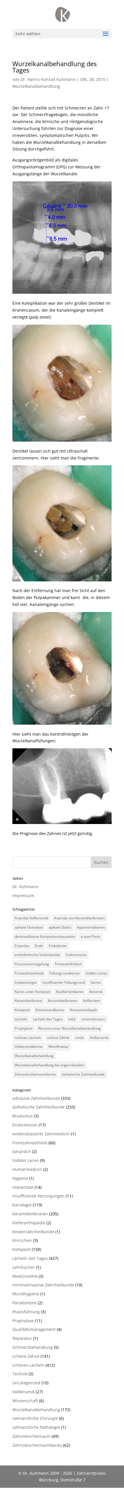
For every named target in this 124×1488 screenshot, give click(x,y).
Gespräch (21, 1151)
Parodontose (24, 1302)
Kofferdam (91, 1000)
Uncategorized (26, 1382)
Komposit (22, 1009)
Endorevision (76, 954)
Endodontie (58, 945)
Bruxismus (22, 1116)
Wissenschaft (25, 1400)
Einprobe (22, 945)
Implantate (22, 1187)
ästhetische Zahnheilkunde (83, 1074)
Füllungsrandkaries (64, 973)
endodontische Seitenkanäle (37, 954)
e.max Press (90, 936)
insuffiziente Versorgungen (38, 1196)
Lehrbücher (23, 1267)
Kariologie (22, 1205)
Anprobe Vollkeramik (31, 918)
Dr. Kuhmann (25, 886)
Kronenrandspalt (83, 1009)
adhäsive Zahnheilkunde (36, 1098)
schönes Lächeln (28, 1037)
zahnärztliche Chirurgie (35, 1418)
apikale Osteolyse (29, 927)
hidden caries (96, 973)
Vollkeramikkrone (29, 1046)
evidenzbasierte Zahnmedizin (41, 1134)
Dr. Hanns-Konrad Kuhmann (48, 79)
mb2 (72, 1019)
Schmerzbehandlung (32, 1347)
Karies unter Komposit (32, 991)
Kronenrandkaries (49, 1009)
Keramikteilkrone (28, 1000)
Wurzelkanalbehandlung (36, 86)
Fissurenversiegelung (32, 963)
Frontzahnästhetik (29, 973)
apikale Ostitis (60, 927)
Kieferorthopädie (28, 1222)
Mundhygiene (25, 1294)
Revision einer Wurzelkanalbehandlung (69, 1028)
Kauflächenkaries (70, 991)
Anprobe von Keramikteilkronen (79, 918)
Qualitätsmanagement (34, 1329)
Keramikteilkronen (62, 1000)
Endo (39, 945)
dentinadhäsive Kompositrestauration (45, 936)
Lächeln (21, 1019)
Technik (19, 1374)
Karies (96, 982)
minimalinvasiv (93, 1019)
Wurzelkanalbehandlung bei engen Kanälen (49, 1065)
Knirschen (22, 1240)
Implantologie (26, 982)
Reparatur (22, 1338)
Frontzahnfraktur (68, 963)
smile (79, 1037)
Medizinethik (24, 1276)
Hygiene (20, 1178)
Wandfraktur (58, 1046)
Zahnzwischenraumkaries (35, 1074)
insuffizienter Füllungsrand (63, 982)
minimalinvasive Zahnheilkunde (43, 1285)
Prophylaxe (24, 1028)
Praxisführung (26, 1311)
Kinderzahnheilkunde (33, 1231)
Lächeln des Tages (48, 1019)
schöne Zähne (58, 1037)
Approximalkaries (91, 927)
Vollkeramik (99, 1037)
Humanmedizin (27, 1169)
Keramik (96, 991)
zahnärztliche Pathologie (36, 1427)
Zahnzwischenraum (31, 1436)
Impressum (23, 895)
